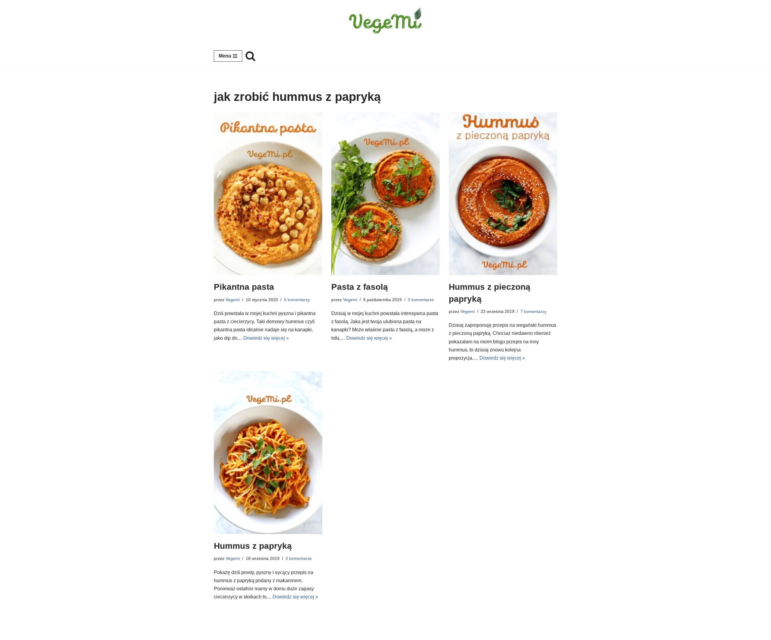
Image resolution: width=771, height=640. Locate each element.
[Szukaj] (250, 56)
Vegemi (233, 299)
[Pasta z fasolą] (385, 193)
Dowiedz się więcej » (266, 338)
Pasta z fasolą (359, 287)
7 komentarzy (533, 311)
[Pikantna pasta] (268, 193)
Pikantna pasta (244, 287)
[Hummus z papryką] (268, 452)
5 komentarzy (297, 299)
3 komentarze (421, 299)
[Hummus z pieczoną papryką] (503, 193)
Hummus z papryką (253, 546)
